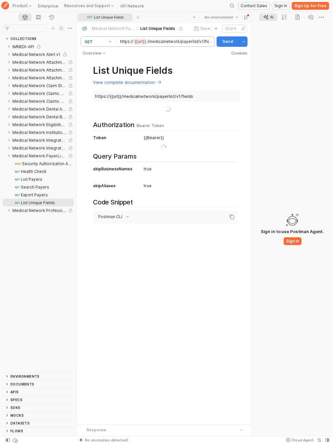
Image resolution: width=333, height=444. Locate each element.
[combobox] (221, 17)
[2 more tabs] (322, 17)
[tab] (25, 17)
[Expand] (9, 46)
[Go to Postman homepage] (5, 6)
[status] (16, 440)
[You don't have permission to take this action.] (138, 17)
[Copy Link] (243, 29)
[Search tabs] (194, 17)
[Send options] (243, 41)
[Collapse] (9, 155)
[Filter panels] (7, 28)
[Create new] (53, 28)
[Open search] (232, 6)
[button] (246, 17)
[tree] (38, 207)
